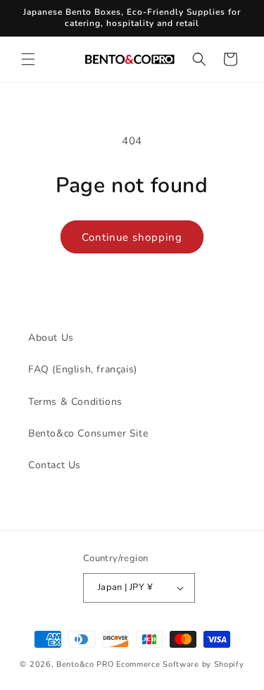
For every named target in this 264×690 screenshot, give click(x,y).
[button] (28, 59)
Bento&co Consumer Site (88, 433)
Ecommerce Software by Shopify (180, 664)
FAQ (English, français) (82, 369)
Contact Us (54, 465)
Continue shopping (132, 237)
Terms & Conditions (75, 401)
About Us (51, 337)
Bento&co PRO (84, 664)
